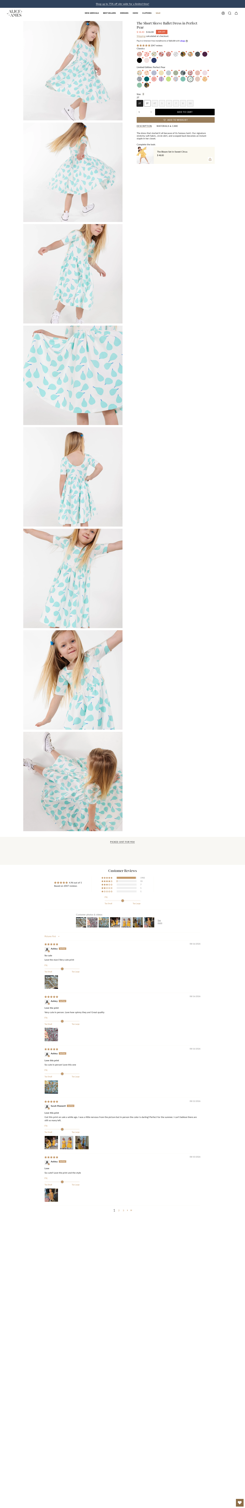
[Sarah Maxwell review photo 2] (66, 1142)
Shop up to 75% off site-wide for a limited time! (122, 3)
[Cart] (236, 13)
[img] (51, 944)
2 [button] (119, 1210)
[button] (124, 13)
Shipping (141, 36)
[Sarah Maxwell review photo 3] (82, 1142)
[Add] (210, 159)
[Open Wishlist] (240, 1503)
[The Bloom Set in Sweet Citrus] (145, 155)
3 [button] (123, 1210)
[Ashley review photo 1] (51, 982)
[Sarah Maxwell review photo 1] (51, 1142)
